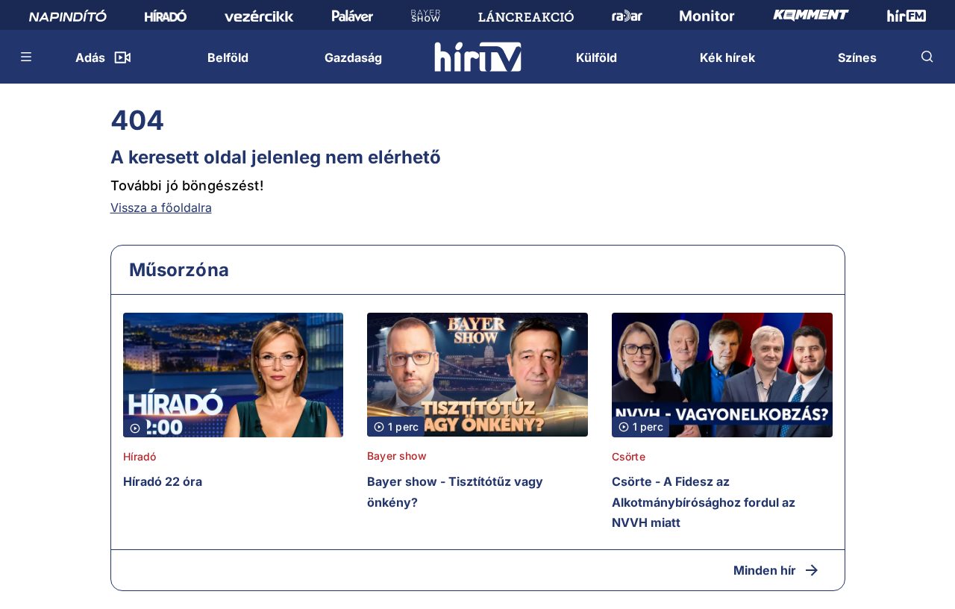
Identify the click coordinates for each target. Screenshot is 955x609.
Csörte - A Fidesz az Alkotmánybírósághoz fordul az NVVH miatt (703, 502)
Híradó (140, 456)
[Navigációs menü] (27, 57)
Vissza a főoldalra (161, 207)
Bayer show (397, 455)
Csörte (628, 456)
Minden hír (764, 570)
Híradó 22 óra (162, 481)
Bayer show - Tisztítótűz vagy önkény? (455, 492)
